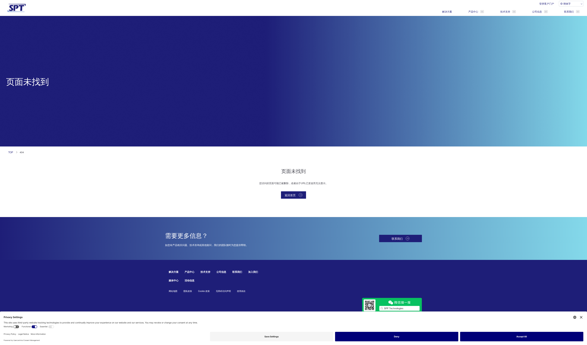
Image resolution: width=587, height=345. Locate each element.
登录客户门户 (546, 3)
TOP (10, 152)
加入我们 (253, 272)
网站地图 (173, 290)
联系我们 (569, 11)
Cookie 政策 (204, 290)
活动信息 (189, 280)
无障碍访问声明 (223, 290)
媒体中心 (174, 280)
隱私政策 (187, 290)
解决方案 (447, 11)
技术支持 (505, 11)
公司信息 (537, 11)
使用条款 (241, 290)
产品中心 (473, 11)
